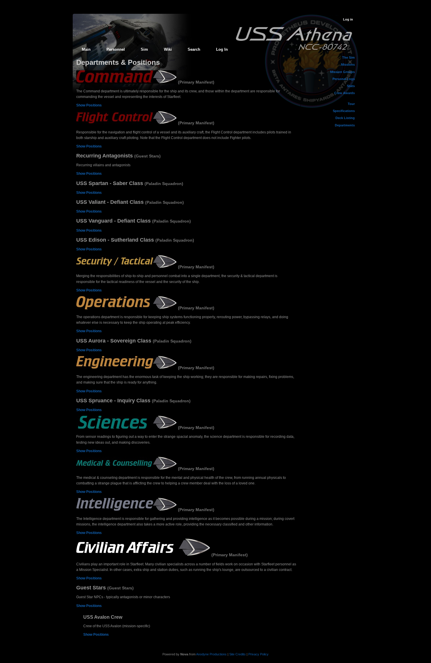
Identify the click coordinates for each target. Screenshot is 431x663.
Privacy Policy (258, 654)
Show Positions (89, 105)
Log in (348, 19)
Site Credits (237, 654)
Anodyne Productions (211, 654)
